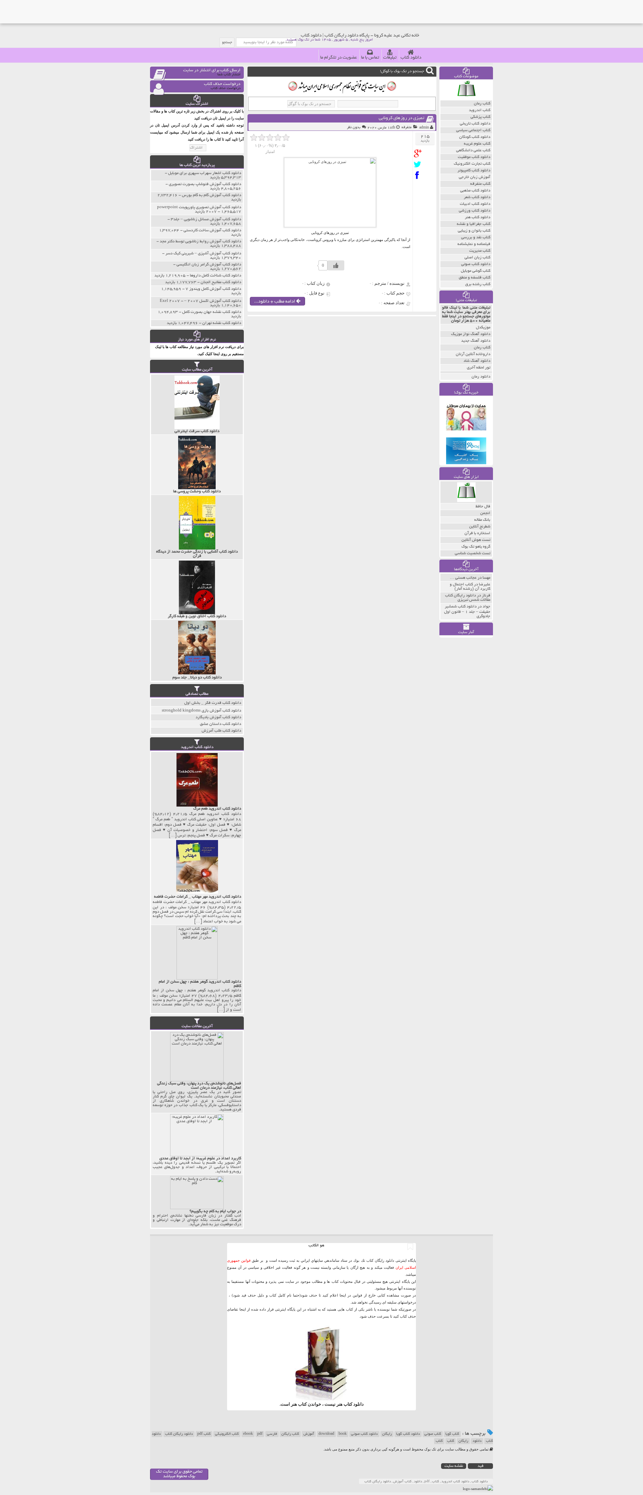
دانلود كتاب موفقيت (474, 157)
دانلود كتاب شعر (477, 197)
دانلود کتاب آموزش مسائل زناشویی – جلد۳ (206, 219)
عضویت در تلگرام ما (338, 57)
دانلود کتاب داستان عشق (220, 724)
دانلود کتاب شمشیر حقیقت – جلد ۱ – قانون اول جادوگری (467, 611)
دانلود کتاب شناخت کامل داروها (215, 275)
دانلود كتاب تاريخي (475, 123)
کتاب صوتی (432, 1434)
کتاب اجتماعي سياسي (473, 130)
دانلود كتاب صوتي (475, 264)
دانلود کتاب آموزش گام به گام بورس (211, 195)
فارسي (272, 1434)
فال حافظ (483, 506)
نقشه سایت (453, 1466)
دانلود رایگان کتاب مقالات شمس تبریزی (467, 597)
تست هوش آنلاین (475, 540)
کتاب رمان (482, 347)
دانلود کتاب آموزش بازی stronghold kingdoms (201, 711)
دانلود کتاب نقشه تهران (221, 323)
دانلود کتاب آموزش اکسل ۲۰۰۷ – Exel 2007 (200, 301)
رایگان (387, 1434)
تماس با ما (370, 57)
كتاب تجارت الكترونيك (472, 164)
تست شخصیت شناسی (472, 553)
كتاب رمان (482, 103)
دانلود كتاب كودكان (474, 137)
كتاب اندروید (479, 110)
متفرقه (407, 128)
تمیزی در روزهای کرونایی (401, 118)
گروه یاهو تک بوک (475, 547)
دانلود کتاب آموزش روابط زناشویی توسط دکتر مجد (200, 241)
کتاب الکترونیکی (227, 1434)
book (343, 1434)
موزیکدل (483, 327)
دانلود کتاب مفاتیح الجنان (221, 282)
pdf (260, 1434)
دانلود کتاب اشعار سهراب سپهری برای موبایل (204, 173)
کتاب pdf (204, 1434)
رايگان (463, 1441)
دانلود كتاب (354, 1404)
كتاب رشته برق (477, 284)
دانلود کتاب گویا (408, 1434)
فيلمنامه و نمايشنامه (473, 244)
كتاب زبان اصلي (477, 257)
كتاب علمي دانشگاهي (473, 150)
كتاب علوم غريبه (477, 144)
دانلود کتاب (411, 57)
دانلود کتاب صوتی (364, 1434)
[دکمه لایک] (336, 265)
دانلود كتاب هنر (477, 217)
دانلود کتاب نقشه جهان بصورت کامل (211, 312)
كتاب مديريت (479, 251)
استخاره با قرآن (477, 533)
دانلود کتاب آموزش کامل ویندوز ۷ (213, 289)
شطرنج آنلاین (479, 526)
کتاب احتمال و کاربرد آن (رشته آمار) (470, 586)
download (326, 1434)
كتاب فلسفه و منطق (474, 277)
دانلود (477, 1441)
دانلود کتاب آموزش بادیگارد (218, 717)
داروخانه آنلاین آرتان (473, 354)
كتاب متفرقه (480, 184)
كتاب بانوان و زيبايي (474, 231)
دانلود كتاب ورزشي (474, 211)
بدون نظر (353, 128)
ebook (248, 1434)
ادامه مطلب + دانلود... (275, 301)
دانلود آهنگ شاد (476, 361)
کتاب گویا (452, 1434)
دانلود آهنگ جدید (475, 341)
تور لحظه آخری (478, 367)
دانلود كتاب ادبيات (475, 204)
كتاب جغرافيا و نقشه (473, 224)
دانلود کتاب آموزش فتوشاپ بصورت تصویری (205, 184)
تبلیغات (390, 57)
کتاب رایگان (290, 1434)
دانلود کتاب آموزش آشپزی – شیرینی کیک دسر (203, 253)
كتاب (439, 1441)
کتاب (450, 1441)
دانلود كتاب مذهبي (475, 190)
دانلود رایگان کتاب (179, 1434)
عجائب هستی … (463, 578)
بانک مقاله (482, 520)
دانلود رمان (481, 377)
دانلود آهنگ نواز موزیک (470, 334)
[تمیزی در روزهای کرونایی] (419, 153)
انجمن (485, 513)
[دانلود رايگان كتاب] (466, 99)
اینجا (343, 1295)
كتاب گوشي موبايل (475, 271)
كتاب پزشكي (480, 117)
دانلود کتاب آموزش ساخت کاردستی (212, 230)
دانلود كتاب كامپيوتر (473, 170)
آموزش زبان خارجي (474, 177)
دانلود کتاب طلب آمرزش (221, 731)
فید (481, 1466)
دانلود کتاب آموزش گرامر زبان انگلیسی (208, 264)
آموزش (308, 1434)
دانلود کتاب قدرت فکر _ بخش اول (212, 703)
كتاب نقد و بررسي (475, 237)
